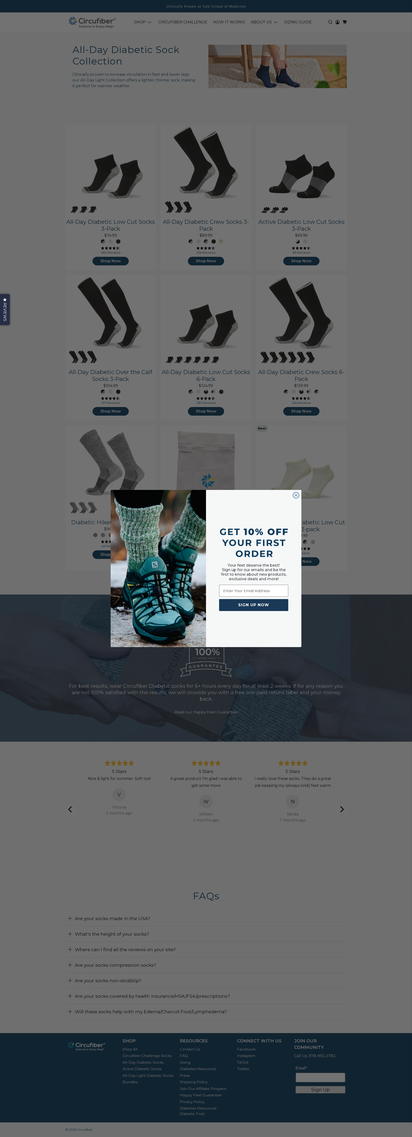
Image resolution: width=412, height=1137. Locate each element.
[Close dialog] (296, 495)
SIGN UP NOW (253, 605)
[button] (5, 309)
